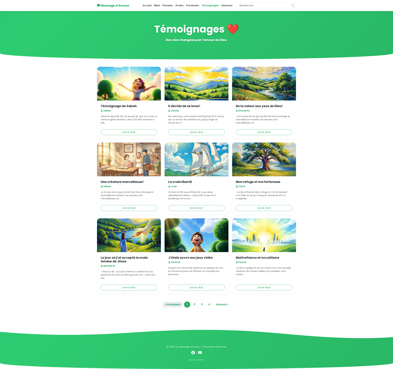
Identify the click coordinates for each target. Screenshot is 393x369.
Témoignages (210, 5)
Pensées (167, 5)
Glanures (227, 5)
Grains (179, 5)
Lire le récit (129, 132)
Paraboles (192, 5)
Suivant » (222, 304)
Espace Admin (196, 359)
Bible (157, 5)
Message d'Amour (114, 5)
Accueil (147, 5)
